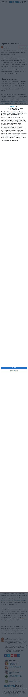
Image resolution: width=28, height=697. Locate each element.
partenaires (11, 111)
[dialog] (14, 348)
